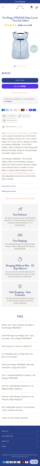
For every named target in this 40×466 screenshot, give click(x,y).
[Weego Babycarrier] (20, 7)
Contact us (19, 126)
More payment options (20, 92)
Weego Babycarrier (17, 455)
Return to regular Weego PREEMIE (20, 198)
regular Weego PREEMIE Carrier (20, 133)
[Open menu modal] (3, 7)
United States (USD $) (32, 7)
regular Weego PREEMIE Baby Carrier (18, 173)
